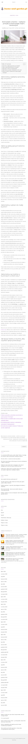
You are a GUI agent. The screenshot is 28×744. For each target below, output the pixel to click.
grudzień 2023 (4, 614)
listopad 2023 (4, 616)
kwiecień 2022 (4, 637)
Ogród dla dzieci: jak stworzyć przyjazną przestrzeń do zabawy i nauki (14, 559)
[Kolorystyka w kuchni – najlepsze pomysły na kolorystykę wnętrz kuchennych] (13, 37)
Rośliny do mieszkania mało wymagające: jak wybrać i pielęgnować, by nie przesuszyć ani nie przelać (12, 465)
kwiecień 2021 (4, 667)
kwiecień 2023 (4, 629)
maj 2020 (3, 695)
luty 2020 (3, 702)
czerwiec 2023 (4, 624)
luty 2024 (3, 611)
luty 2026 (3, 584)
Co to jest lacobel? (5, 718)
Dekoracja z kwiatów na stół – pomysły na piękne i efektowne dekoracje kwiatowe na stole (16, 535)
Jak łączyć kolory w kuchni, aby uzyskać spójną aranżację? (12, 72)
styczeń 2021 (4, 674)
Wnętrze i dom (14, 15)
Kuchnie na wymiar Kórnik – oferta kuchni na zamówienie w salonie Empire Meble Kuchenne (13, 437)
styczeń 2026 (4, 586)
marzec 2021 (3, 669)
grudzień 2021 (4, 647)
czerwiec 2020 (4, 692)
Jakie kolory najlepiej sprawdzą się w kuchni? (11, 65)
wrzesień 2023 (4, 619)
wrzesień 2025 (4, 594)
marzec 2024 (3, 609)
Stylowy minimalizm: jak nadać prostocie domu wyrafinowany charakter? (11, 725)
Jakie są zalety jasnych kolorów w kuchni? (11, 67)
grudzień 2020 (4, 677)
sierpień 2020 (4, 687)
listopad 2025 (4, 591)
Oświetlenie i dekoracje (6, 517)
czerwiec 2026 (4, 574)
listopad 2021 (4, 649)
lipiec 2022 (3, 634)
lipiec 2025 (3, 596)
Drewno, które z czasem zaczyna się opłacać (10, 458)
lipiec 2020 (3, 690)
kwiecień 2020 (4, 697)
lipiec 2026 (3, 571)
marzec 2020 (4, 700)
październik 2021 (4, 652)
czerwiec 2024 (4, 606)
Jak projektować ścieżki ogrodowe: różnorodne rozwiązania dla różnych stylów (11, 729)
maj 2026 (3, 576)
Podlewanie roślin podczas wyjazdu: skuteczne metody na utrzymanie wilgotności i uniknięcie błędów (13, 469)
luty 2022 (3, 642)
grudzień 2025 (4, 589)
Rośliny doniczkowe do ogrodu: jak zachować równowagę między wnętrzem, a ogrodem (15, 553)
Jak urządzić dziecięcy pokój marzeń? (9, 479)
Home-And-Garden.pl (20, 28)
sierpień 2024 (4, 601)
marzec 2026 (3, 581)
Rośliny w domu (4, 520)
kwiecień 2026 (4, 579)
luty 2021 (3, 672)
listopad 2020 (4, 680)
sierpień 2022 (4, 632)
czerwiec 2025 (4, 599)
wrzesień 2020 (4, 685)
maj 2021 (3, 664)
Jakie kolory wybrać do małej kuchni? (10, 68)
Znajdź (24, 446)
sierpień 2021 (4, 657)
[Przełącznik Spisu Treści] (23, 64)
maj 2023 (3, 627)
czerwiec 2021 (4, 662)
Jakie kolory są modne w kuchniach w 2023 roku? (12, 70)
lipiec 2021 (3, 659)
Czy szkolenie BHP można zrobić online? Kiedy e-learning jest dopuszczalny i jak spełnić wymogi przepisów (13, 456)
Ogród (2, 512)
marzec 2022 (3, 639)
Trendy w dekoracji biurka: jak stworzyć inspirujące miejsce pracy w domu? (14, 547)
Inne (2, 510)
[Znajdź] (26, 2)
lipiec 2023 (3, 622)
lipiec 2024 (3, 604)
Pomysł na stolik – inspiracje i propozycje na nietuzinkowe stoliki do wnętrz (15, 440)
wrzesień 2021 (4, 654)
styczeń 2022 (4, 644)
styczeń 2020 (4, 705)
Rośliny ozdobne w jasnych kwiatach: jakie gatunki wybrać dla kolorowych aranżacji (15, 541)
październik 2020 (4, 682)
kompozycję (3, 329)
